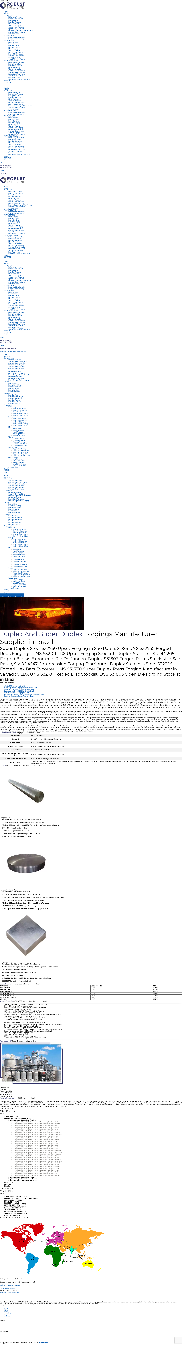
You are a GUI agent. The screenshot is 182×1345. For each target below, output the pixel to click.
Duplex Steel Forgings (15, 54)
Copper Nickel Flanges (20, 449)
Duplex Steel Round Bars (16, 74)
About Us (7, 356)
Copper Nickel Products (16, 27)
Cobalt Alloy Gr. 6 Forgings (16, 59)
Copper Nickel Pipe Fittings (21, 454)
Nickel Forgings (13, 42)
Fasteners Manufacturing (16, 37)
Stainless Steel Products (16, 32)
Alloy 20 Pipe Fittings (19, 464)
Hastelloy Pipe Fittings (15, 397)
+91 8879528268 (5, 166)
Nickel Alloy (12, 407)
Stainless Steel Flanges (16, 365)
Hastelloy (7, 393)
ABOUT (6, 13)
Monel (10, 427)
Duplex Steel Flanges (15, 376)
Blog (5, 472)
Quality (6, 469)
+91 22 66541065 (6, 167)
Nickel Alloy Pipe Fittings (21, 413)
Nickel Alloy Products (15, 17)
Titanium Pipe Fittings (20, 444)
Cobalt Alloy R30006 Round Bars (19, 79)
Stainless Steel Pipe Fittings (17, 361)
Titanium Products (14, 25)
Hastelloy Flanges (14, 400)
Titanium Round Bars (15, 69)
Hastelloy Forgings (14, 47)
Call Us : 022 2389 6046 (7, 1288)
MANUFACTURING (10, 35)
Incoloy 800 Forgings (19, 422)
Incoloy (10, 417)
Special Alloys (13, 457)
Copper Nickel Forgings (15, 52)
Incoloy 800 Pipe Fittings (21, 423)
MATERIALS (8, 15)
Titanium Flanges (18, 439)
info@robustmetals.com (8, 174)
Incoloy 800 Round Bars (20, 425)
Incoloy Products (13, 20)
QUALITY (7, 81)
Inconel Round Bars (14, 64)
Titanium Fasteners (19, 440)
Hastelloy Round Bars (15, 66)
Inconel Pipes (12, 383)
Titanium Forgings (14, 50)
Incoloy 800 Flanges (19, 418)
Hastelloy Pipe (13, 395)
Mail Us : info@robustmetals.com (11, 1285)
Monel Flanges (17, 429)
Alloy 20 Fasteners (19, 460)
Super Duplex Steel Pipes (16, 373)
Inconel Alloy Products (15, 19)
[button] (91, 1113)
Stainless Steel (9, 358)
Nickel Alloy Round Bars (16, 62)
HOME (6, 12)
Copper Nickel (12, 447)
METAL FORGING (9, 40)
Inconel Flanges (13, 388)
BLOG (6, 84)
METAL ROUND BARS (11, 61)
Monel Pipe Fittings (19, 434)
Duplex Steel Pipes (14, 371)
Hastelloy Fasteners (14, 402)
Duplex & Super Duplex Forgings (18, 380)
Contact (6, 471)
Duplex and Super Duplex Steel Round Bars (23, 1180)
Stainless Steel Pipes (15, 360)
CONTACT (7, 82)
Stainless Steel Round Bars (17, 72)
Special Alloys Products (16, 29)
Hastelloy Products (14, 22)
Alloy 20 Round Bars (19, 466)
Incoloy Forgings (13, 45)
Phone (2, 163)
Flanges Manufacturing (16, 39)
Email (2, 171)
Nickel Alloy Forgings (19, 412)
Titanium (11, 437)
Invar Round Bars (14, 77)
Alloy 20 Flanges (18, 459)
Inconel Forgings (13, 44)
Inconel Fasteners (14, 392)
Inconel (6, 381)
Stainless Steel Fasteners (16, 366)
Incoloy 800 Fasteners (20, 420)
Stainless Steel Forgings (16, 56)
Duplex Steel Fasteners (16, 378)
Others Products (13, 34)
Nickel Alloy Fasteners (20, 410)
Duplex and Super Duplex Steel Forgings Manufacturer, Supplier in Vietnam (37, 1175)
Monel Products (13, 24)
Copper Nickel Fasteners (21, 450)
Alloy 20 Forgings (14, 57)
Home (6, 355)
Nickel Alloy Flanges (19, 408)
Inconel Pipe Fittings (15, 385)
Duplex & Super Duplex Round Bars (19, 375)
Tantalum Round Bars (15, 76)
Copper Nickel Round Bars (16, 71)
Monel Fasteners (18, 430)
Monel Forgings (13, 49)
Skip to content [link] (5, 1)
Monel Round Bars (14, 67)
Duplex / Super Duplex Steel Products (20, 30)
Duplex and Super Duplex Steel (18, 1118)
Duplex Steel (8, 370)
